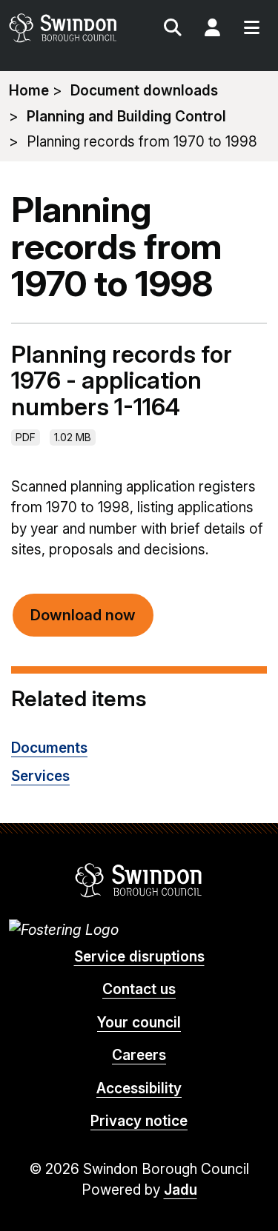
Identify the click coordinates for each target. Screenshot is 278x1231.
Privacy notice (139, 1121)
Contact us (139, 989)
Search (173, 29)
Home (29, 90)
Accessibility (139, 1088)
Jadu (180, 1189)
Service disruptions (139, 956)
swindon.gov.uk (73, 28)
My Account (212, 29)
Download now (83, 615)
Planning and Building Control (126, 116)
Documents (49, 748)
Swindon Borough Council (139, 880)
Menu (251, 29)
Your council (139, 1022)
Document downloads (144, 90)
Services (40, 776)
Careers (139, 1055)
